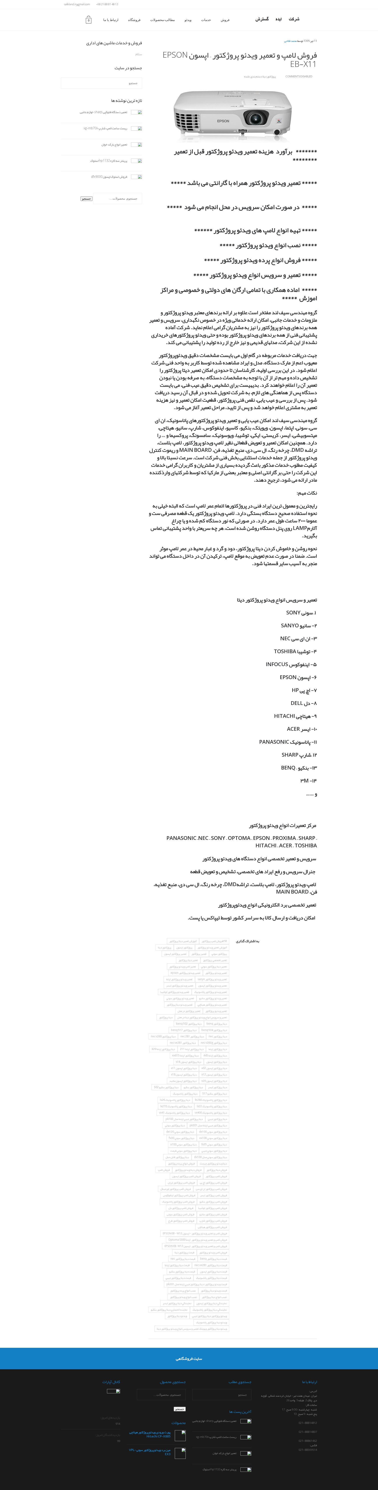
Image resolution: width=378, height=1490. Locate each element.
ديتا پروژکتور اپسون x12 (214, 1074)
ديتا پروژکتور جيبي (217, 1119)
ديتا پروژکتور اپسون (216, 1061)
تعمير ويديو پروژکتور (216, 1011)
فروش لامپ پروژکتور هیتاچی (212, 1227)
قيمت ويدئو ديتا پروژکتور (214, 1290)
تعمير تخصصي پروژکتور (215, 960)
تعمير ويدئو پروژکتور (216, 973)
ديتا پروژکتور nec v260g (214, 1042)
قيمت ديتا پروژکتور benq (213, 1258)
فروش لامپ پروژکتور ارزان (181, 1182)
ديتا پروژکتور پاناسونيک (185, 1093)
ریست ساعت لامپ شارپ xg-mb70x (105, 128)
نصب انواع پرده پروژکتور (183, 1290)
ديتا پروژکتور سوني (175, 1125)
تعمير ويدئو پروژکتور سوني (180, 998)
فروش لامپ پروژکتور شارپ (213, 1220)
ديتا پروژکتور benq (216, 1023)
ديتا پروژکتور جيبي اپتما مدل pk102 (184, 1119)
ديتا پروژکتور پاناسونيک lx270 (176, 1106)
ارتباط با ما (110, 20)
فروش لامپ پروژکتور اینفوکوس (179, 1195)
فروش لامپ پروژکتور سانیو (213, 1214)
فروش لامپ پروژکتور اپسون (186, 1176)
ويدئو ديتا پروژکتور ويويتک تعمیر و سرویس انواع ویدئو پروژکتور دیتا (192, 1328)
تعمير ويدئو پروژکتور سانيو (213, 998)
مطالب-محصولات (162, 20)
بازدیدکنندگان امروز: (107, 1435)
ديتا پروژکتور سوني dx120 (180, 1131)
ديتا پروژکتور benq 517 (183, 1030)
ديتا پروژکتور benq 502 (188, 1023)
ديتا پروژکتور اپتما (217, 1049)
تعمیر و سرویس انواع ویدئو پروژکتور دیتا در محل (202, 1017)
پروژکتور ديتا (164, 947)
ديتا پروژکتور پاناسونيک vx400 (211, 1112)
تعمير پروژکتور (198, 953)
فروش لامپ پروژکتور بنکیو (213, 1201)
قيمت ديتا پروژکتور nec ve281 (210, 1265)
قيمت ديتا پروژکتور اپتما (177, 1265)
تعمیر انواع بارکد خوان (114, 144)
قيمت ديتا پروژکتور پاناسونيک (211, 1278)
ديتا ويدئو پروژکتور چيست (213, 1163)
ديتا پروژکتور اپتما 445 (215, 1055)
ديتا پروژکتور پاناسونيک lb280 (211, 1100)
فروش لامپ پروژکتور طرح (181, 1220)
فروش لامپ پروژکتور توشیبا (212, 1208)
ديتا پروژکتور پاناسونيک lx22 (212, 1106)
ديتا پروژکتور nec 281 (192, 1036)
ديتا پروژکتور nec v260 (163, 1036)
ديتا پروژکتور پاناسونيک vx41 (174, 1112)
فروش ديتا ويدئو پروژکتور (188, 1169)
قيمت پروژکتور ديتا (184, 1252)
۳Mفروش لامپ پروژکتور (214, 941)
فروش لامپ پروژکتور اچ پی (213, 1182)
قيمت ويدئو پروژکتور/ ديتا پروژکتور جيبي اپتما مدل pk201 (196, 1284)
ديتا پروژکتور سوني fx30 (181, 1138)
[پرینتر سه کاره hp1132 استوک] (134, 164)
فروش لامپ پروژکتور (216, 1176)
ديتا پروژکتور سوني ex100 (213, 1138)
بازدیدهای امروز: (110, 1417)
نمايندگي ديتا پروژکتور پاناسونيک (209, 1309)
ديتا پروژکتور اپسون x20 (214, 1081)
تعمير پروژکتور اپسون (175, 953)
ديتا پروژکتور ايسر (217, 1087)
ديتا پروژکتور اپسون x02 (214, 1068)
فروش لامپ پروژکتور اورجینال (175, 1189)
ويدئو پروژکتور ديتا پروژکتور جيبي (209, 1316)
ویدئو (188, 20)
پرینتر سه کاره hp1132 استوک (108, 161)
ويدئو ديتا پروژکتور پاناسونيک (211, 1322)
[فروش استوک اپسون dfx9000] (134, 180)
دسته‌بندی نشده (253, 76)
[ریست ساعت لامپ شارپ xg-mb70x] (134, 132)
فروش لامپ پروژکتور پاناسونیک (178, 1201)
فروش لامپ (164, 1169)
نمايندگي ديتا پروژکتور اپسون (211, 1303)
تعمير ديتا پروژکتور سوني (214, 966)
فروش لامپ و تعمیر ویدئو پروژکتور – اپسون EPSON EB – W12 (195, 1246)
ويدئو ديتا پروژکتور (177, 1316)
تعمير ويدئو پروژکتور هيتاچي (212, 1004)
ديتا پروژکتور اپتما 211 (191, 1049)
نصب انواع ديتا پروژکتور (214, 1297)
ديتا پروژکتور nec (218, 1036)
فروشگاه (134, 20)
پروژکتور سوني (219, 953)
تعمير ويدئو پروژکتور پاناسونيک (210, 992)
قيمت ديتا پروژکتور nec (183, 1258)
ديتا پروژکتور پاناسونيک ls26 (175, 1100)
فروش (225, 20)
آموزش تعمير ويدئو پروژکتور (212, 947)
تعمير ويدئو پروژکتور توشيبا (174, 992)
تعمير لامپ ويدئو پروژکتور (182, 966)
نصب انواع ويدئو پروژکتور (183, 1297)
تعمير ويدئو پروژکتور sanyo (212, 979)
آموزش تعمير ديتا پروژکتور (183, 941)
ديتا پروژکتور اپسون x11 (183, 1068)
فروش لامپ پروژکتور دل (180, 1208)
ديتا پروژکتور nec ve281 (183, 1042)
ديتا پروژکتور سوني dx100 (213, 1131)
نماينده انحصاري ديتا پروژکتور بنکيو (169, 1309)
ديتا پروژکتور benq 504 (214, 1030)
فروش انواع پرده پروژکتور (181, 1163)
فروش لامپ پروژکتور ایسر (213, 1195)
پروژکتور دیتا (269, 76)
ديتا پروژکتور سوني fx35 (214, 1144)
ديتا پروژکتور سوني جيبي (214, 1150)
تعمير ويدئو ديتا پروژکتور (179, 1004)
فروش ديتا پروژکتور (216, 1169)
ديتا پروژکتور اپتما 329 (163, 1049)
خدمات (206, 20)
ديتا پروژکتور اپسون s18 (188, 1061)
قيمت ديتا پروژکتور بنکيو (182, 1271)
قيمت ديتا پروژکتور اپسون (213, 1271)
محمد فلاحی (290, 41)
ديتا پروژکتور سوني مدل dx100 (210, 1157)
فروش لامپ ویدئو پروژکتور (213, 1252)
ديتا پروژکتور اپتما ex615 (185, 1055)
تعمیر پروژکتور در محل (189, 1011)
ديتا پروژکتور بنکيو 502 (166, 1087)
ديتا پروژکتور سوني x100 (183, 1144)
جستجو (86, 198)
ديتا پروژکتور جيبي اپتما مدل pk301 (208, 1125)
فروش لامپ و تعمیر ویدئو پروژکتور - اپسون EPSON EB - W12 (195, 1233)
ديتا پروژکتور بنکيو (193, 1087)
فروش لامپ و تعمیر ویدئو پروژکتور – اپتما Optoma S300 (197, 1239)
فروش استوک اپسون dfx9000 (109, 177)
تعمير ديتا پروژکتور (188, 960)
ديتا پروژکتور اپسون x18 (183, 1074)
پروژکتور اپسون (184, 947)
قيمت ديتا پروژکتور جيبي (178, 1278)
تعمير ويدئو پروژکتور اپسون (212, 985)
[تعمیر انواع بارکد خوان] (134, 148)
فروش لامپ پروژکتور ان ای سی (211, 1189)
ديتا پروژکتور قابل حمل (177, 1157)
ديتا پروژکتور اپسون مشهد (182, 1081)
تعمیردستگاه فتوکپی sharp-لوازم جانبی (103, 112)
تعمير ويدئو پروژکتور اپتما (179, 979)
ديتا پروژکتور (165, 1017)
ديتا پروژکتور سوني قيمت (183, 1150)
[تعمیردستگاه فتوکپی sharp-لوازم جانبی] (134, 116)
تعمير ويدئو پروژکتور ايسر (179, 985)
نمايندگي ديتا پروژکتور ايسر (177, 1303)
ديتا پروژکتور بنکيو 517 (214, 1093)
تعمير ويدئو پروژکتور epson (185, 973)
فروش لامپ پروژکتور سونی (180, 1214)
